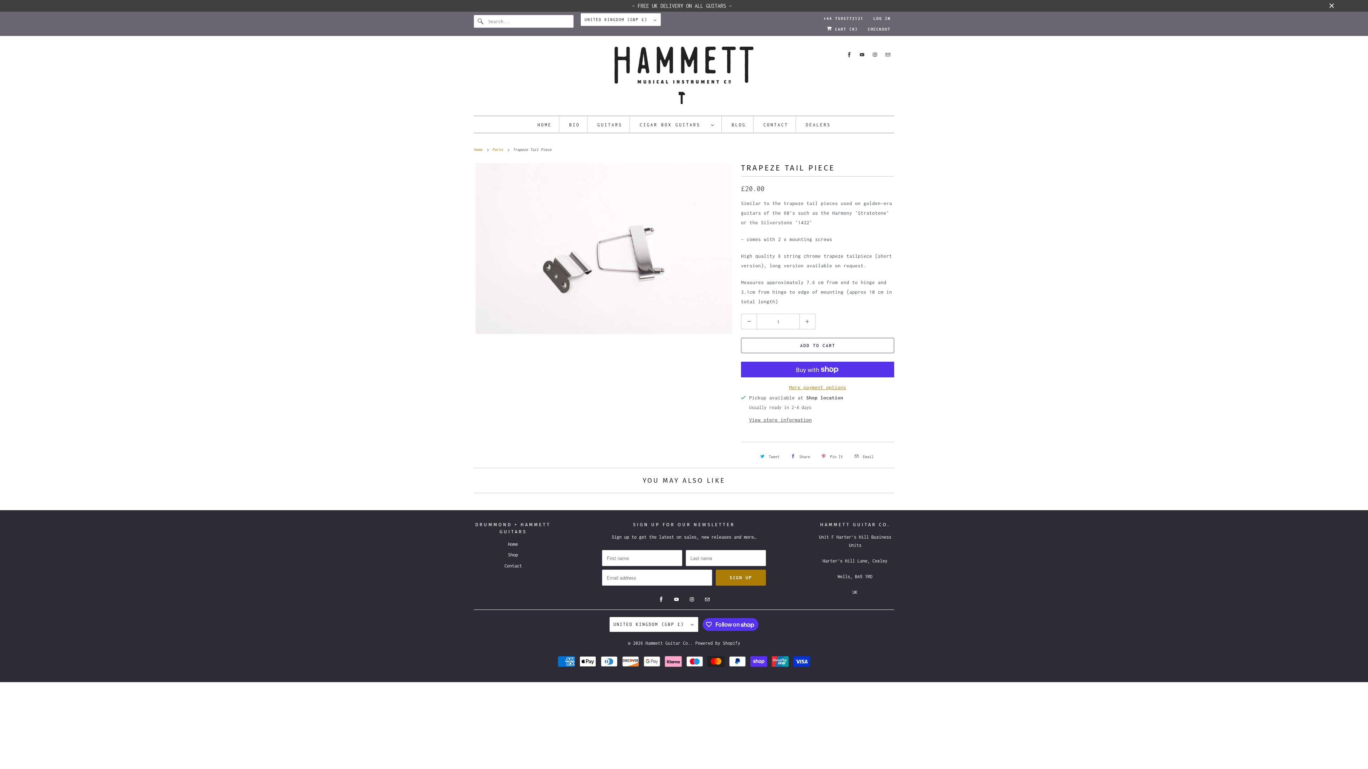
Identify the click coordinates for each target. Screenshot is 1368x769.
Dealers (818, 124)
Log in (882, 18)
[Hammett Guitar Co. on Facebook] (849, 55)
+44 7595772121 (844, 18)
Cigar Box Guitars (674, 124)
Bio (574, 124)
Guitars (609, 124)
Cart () (845, 29)
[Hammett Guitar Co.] (684, 77)
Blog (739, 124)
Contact (775, 124)
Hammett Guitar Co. (668, 643)
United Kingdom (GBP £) (617, 19)
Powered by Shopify (717, 643)
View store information (780, 420)
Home (545, 124)
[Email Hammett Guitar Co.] (887, 55)
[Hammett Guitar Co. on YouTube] (862, 55)
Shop (513, 555)
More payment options (817, 387)
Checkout (879, 29)
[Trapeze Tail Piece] (604, 248)
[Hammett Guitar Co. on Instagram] (875, 55)
